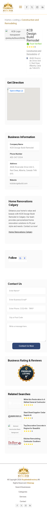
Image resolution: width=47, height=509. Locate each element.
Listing (16, 20)
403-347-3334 (16, 157)
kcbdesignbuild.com (18, 183)
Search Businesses (22, 487)
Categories (23, 492)
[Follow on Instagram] (37, 7)
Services (23, 497)
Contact (23, 501)
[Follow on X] (32, 7)
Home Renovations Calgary (20, 232)
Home (8, 20)
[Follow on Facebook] (27, 7)
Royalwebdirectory (29, 480)
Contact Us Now (26, 346)
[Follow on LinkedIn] (42, 7)
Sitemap (30, 483)
